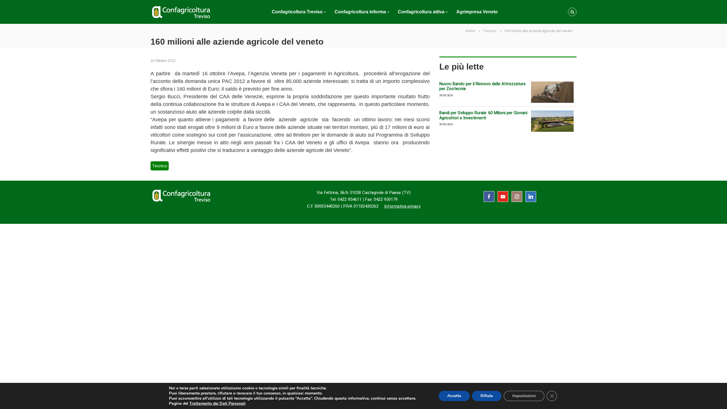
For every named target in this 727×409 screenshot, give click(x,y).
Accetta (454, 395)
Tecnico (489, 31)
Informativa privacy (402, 206)
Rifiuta (487, 395)
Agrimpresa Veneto (477, 11)
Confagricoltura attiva (421, 11)
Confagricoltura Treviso (297, 11)
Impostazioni (524, 395)
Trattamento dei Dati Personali (217, 403)
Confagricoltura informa (360, 11)
